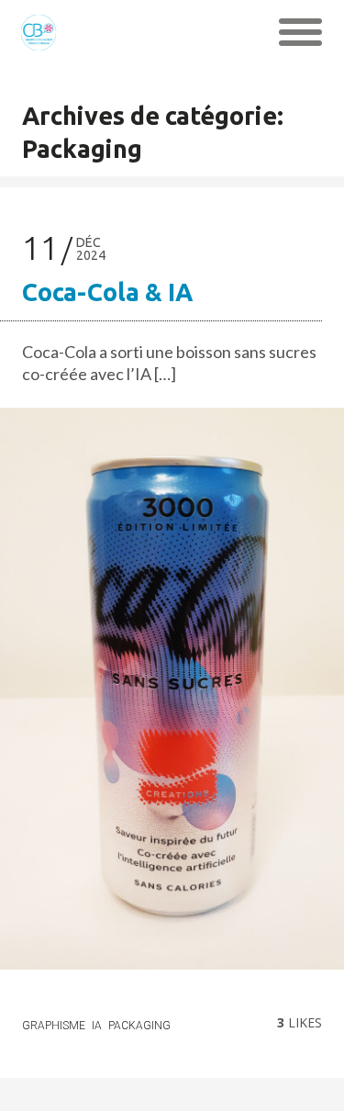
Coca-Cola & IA (107, 292)
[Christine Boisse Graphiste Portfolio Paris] (38, 32)
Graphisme (53, 1025)
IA (97, 1025)
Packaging (139, 1025)
